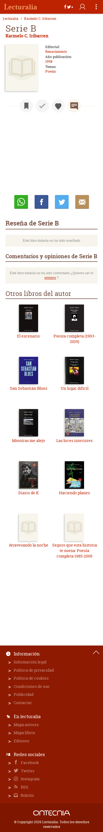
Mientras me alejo (28, 440)
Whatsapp (21, 202)
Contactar (23, 702)
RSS (24, 787)
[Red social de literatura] (20, 7)
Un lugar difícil (74, 388)
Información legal (30, 661)
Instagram (30, 778)
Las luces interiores (74, 440)
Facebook (29, 762)
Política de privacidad (34, 670)
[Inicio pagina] (96, 652)
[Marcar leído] (42, 105)
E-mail (82, 202)
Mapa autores (26, 724)
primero (50, 278)
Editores (21, 740)
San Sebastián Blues (28, 388)
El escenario (28, 336)
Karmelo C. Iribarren (40, 19)
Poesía (50, 71)
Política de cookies (31, 678)
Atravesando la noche (28, 545)
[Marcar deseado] (58, 105)
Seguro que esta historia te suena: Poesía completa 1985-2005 (74, 550)
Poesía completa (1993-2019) (75, 338)
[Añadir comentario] (74, 105)
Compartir (41, 202)
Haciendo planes (74, 492)
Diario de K (28, 492)
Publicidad (24, 694)
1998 (48, 61)
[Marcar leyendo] (26, 105)
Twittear (62, 202)
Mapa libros (24, 732)
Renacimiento (56, 51)
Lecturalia (10, 19)
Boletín (27, 795)
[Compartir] (69, 7)
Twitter (27, 770)
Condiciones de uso (31, 686)
